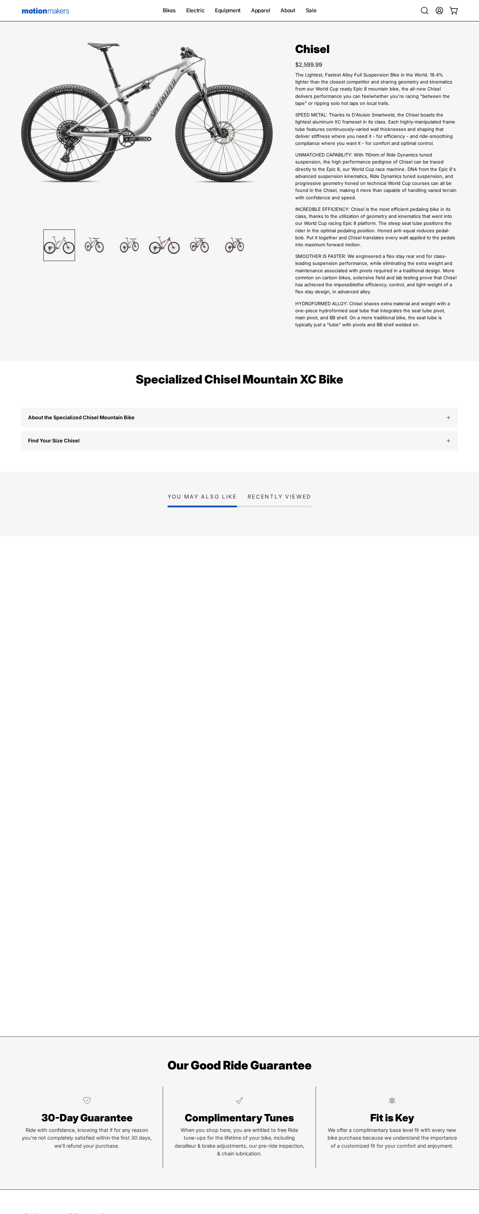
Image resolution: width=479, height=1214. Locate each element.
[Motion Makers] (45, 10)
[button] (424, 10)
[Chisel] (59, 245)
